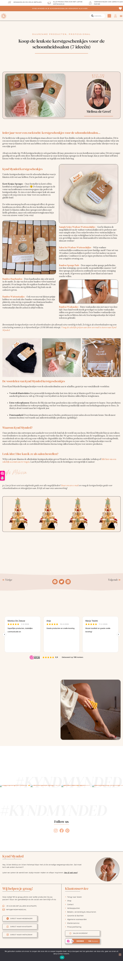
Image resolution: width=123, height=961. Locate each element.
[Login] (115, 16)
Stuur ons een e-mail (69, 485)
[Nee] (120, 954)
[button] (121, 16)
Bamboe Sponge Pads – (69, 265)
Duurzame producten (49, 34)
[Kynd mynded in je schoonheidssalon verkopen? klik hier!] (120, 8)
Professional (80, 34)
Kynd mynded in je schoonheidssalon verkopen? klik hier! (60, 8)
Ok (62, 957)
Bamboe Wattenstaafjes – (14, 297)
